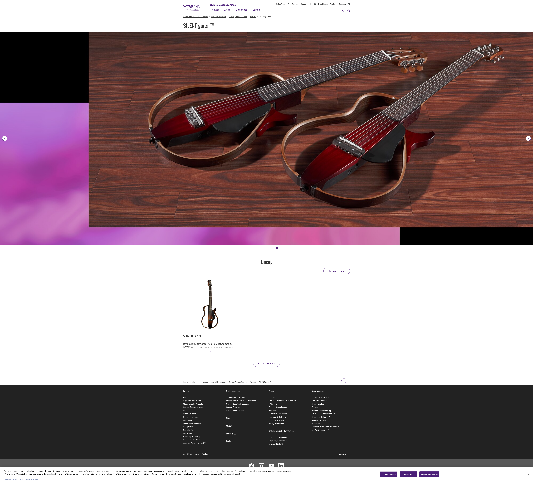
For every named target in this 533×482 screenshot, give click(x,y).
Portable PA (188, 430)
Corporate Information (320, 397)
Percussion (187, 420)
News (228, 418)
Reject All (408, 474)
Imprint (8, 479)
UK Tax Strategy (318, 430)
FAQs (271, 404)
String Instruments (190, 417)
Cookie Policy (32, 479)
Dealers (295, 4)
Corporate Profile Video (321, 400)
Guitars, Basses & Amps (223, 4)
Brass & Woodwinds (191, 413)
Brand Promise (318, 404)
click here (187, 473)
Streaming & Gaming (191, 436)
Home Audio (188, 433)
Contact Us (273, 397)
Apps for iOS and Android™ (194, 443)
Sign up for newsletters (278, 437)
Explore (256, 9)
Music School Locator (235, 410)
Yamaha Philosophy (320, 410)
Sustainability (317, 423)
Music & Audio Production (193, 404)
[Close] (529, 474)
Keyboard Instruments (192, 400)
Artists (227, 9)
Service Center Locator (278, 407)
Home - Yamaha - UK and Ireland (195, 16)
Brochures (273, 410)
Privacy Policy (19, 479)
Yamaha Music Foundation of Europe (241, 400)
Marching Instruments (192, 423)
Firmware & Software (277, 417)
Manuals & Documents (278, 413)
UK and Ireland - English (326, 4)
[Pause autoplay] (277, 248)
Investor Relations (319, 420)
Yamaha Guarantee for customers (282, 400)
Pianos (186, 397)
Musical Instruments (218, 16)
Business (342, 4)
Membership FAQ (276, 443)
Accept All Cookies (429, 474)
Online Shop (280, 4)
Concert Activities (233, 407)
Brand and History (319, 417)
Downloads (241, 9)
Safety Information (276, 423)
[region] (266, 474)
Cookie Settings (389, 474)
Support (304, 4)
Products (214, 9)
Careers (315, 407)
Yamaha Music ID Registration (281, 431)
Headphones (188, 426)
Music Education (233, 391)
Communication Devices (193, 439)
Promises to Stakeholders (322, 413)
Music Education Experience (237, 404)
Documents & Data (276, 420)
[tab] (257, 248)
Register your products (278, 440)
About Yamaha (318, 391)
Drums (185, 410)
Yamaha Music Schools (235, 397)
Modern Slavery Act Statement (324, 426)
